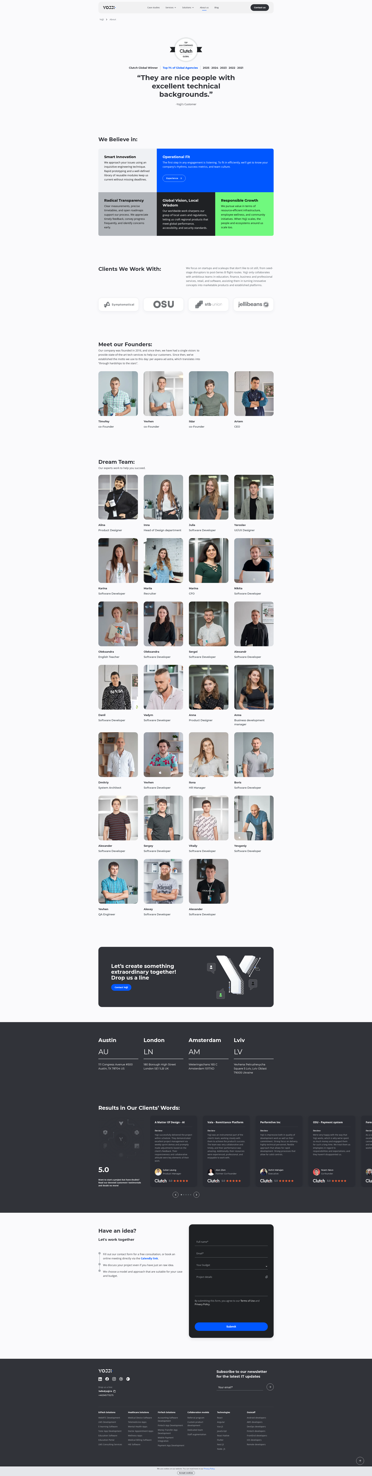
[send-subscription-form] (270, 1386)
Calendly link (149, 1258)
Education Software (107, 1435)
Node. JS (221, 1448)
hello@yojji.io (105, 1391)
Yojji (102, 19)
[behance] (128, 1379)
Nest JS (220, 1444)
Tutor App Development (109, 1431)
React (219, 1417)
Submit (231, 1326)
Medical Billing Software (140, 1440)
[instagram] (114, 1379)
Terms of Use (247, 1300)
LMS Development (107, 1422)
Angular (221, 1422)
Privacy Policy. (202, 1304)
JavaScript (222, 1431)
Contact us (259, 7)
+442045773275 (105, 1395)
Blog (216, 7)
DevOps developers (256, 1426)
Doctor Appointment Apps (140, 1431)
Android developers (256, 1417)
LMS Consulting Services (110, 1444)
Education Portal (106, 1440)
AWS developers (254, 1422)
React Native (223, 1435)
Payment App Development (171, 1445)
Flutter (220, 1440)
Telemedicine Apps (137, 1422)
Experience (172, 178)
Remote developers (256, 1444)
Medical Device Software (140, 1417)
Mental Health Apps (137, 1426)
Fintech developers (256, 1431)
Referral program (195, 1417)
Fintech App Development (170, 1425)
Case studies (153, 7)
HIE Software (134, 1444)
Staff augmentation (196, 1434)
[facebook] (107, 1379)
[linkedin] (100, 1379)
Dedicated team (195, 1429)
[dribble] (121, 1379)
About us (204, 7)
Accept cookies (186, 1473)
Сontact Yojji (121, 987)
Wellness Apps (135, 1435)
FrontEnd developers (257, 1435)
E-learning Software (108, 1426)
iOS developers (254, 1440)
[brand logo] (109, 7)
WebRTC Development (109, 1417)
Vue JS (220, 1426)
